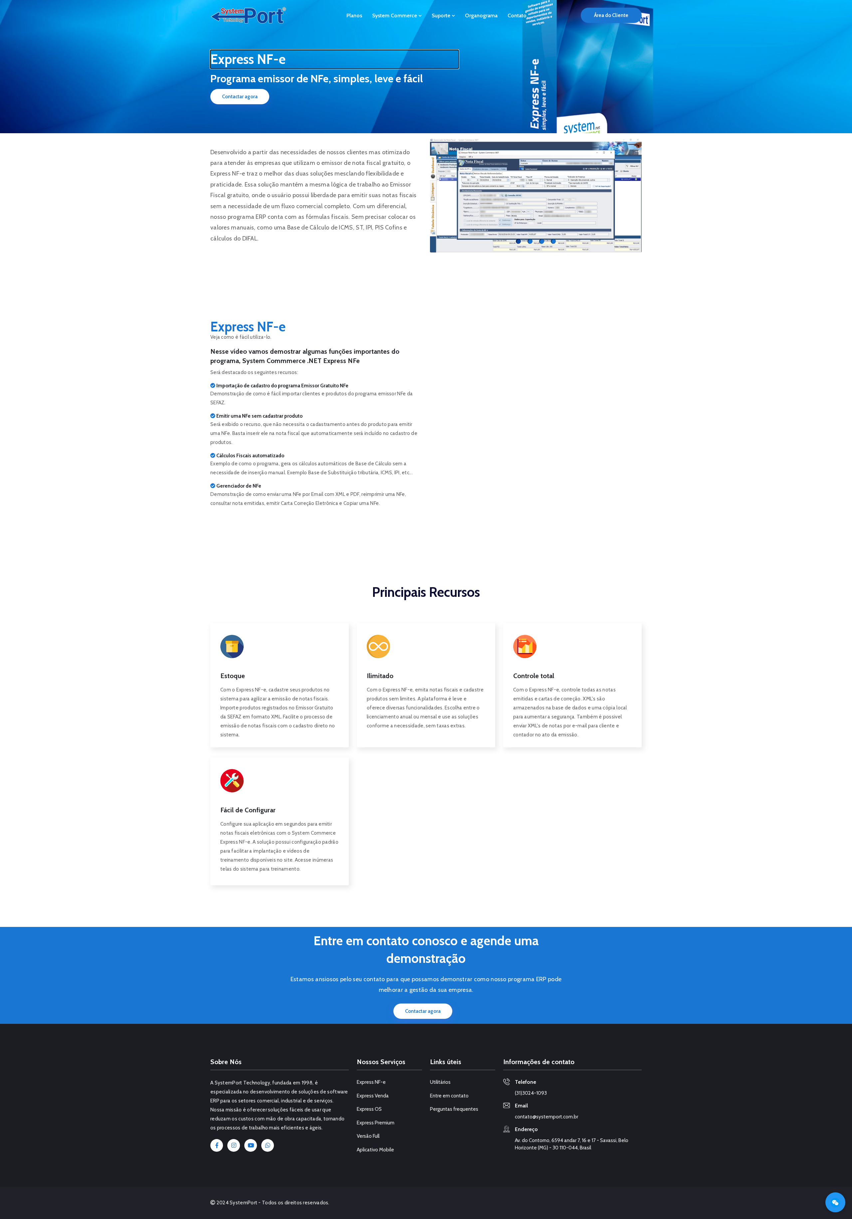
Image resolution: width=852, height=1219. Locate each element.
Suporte (442, 15)
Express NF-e (371, 1082)
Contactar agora (240, 97)
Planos (354, 15)
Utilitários (440, 1082)
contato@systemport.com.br (546, 1117)
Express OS (369, 1109)
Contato (517, 15)
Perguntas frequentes (454, 1109)
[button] (442, 195)
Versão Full (368, 1136)
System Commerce (395, 15)
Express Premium (375, 1123)
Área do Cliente (611, 15)
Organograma (481, 15)
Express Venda (373, 1096)
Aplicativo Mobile (375, 1150)
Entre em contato (449, 1096)
